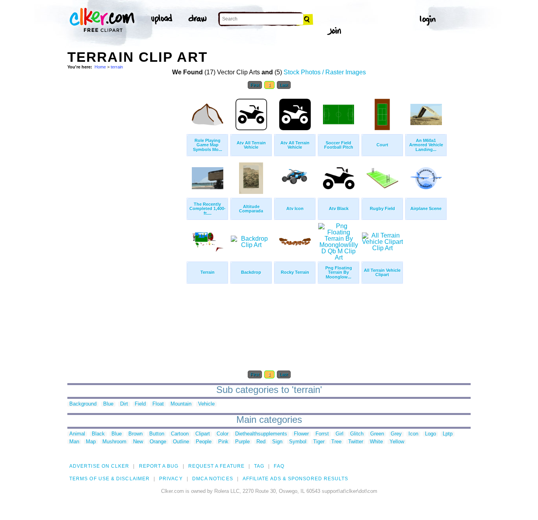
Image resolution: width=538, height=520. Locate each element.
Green (377, 434)
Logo (430, 434)
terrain (117, 67)
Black (98, 434)
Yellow (397, 441)
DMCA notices (212, 478)
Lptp (448, 434)
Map (91, 441)
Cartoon (180, 434)
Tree (336, 441)
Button (156, 434)
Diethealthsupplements (261, 434)
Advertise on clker (99, 466)
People (203, 441)
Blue (108, 404)
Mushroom (114, 441)
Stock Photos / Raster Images (325, 72)
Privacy (171, 478)
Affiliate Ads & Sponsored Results (296, 478)
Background (82, 404)
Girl (339, 434)
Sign (277, 441)
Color (222, 434)
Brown (135, 434)
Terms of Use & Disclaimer (109, 478)
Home (100, 67)
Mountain (181, 404)
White (376, 441)
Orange (158, 441)
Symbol (297, 441)
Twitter (355, 441)
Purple (242, 441)
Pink (223, 441)
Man (74, 441)
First (254, 85)
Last (284, 85)
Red (260, 441)
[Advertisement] (126, 212)
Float (158, 404)
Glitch (357, 434)
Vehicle (206, 404)
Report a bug (159, 466)
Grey (396, 434)
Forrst (322, 434)
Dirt (124, 404)
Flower (301, 434)
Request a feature (216, 466)
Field (140, 404)
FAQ (279, 466)
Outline (181, 441)
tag (259, 466)
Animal (77, 434)
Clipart (202, 434)
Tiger (319, 441)
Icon (413, 434)
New (138, 441)
